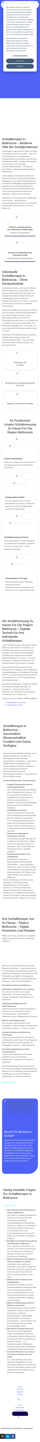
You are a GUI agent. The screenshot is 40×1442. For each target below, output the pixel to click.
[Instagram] (2, 1436)
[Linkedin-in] (7, 1436)
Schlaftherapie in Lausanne (16, 702)
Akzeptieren (20, 61)
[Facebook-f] (12, 1436)
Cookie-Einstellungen (20, 55)
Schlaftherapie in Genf (14, 705)
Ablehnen (20, 66)
